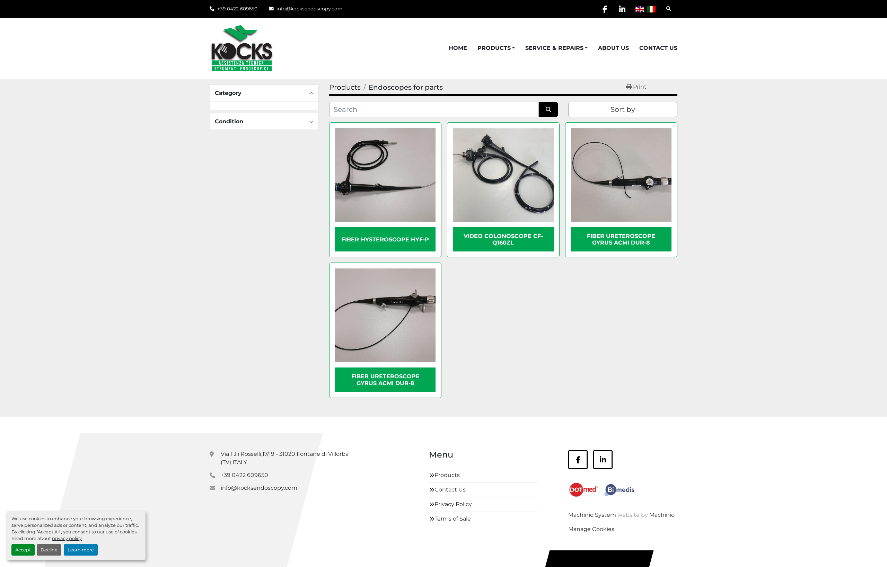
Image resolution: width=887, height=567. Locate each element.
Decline (49, 549)
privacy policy (67, 538)
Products (494, 48)
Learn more (81, 549)
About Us (613, 48)
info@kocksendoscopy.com (309, 8)
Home (458, 48)
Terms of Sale (452, 518)
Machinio (662, 515)
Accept (23, 549)
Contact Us (658, 48)
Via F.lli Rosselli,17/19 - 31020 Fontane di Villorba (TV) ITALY (285, 458)
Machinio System (592, 515)
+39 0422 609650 (237, 8)
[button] (496, 48)
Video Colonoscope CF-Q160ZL (503, 239)
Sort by (623, 109)
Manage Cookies (591, 529)
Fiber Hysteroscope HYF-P (385, 239)
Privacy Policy (453, 504)
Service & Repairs (554, 48)
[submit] (548, 109)
